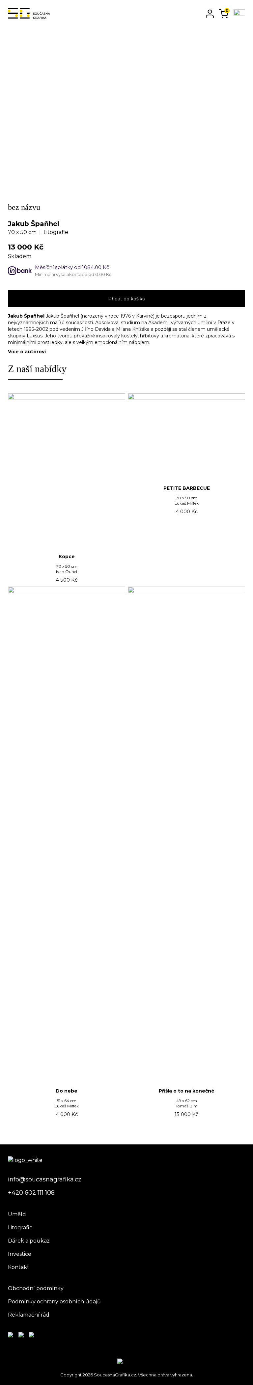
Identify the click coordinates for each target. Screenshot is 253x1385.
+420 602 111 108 (31, 1192)
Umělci (17, 1214)
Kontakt (18, 1267)
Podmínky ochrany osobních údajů (54, 1301)
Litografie (20, 1227)
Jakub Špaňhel (33, 224)
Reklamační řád (28, 1315)
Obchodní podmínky (36, 1288)
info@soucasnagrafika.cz (44, 1179)
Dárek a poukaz (29, 1241)
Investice (19, 1254)
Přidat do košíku (126, 299)
